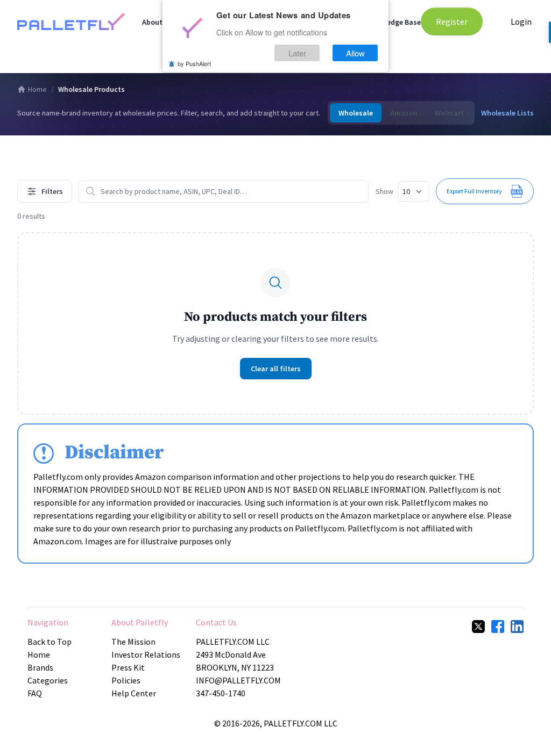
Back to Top (49, 641)
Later (297, 53)
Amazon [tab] (404, 113)
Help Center (133, 693)
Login (521, 21)
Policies (125, 680)
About (152, 22)
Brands (40, 667)
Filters (52, 191)
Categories (47, 680)
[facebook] (497, 626)
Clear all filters (276, 368)
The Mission (133, 641)
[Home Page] (71, 21)
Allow (355, 53)
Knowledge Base (393, 22)
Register (452, 21)
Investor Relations (145, 654)
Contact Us (216, 622)
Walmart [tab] (449, 113)
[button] (485, 191)
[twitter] (478, 626)
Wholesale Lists (507, 113)
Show (384, 191)
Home (37, 89)
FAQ (34, 693)
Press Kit (128, 667)
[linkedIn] (517, 626)
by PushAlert (194, 63)
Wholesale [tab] (355, 113)
